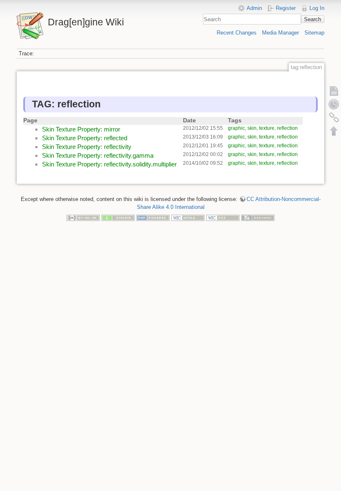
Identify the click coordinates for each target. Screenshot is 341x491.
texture (266, 128)
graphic (236, 128)
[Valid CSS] (223, 217)
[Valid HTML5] (188, 217)
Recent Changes (237, 33)
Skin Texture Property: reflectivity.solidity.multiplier (109, 164)
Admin (254, 8)
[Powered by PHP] (153, 217)
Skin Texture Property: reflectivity (86, 146)
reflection (287, 128)
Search (312, 19)
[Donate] (118, 217)
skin (252, 128)
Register (286, 8)
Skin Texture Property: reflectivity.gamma (97, 155)
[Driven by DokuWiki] (257, 217)
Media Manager (280, 33)
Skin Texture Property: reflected (84, 137)
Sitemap (314, 33)
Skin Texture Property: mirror (81, 129)
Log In (316, 8)
